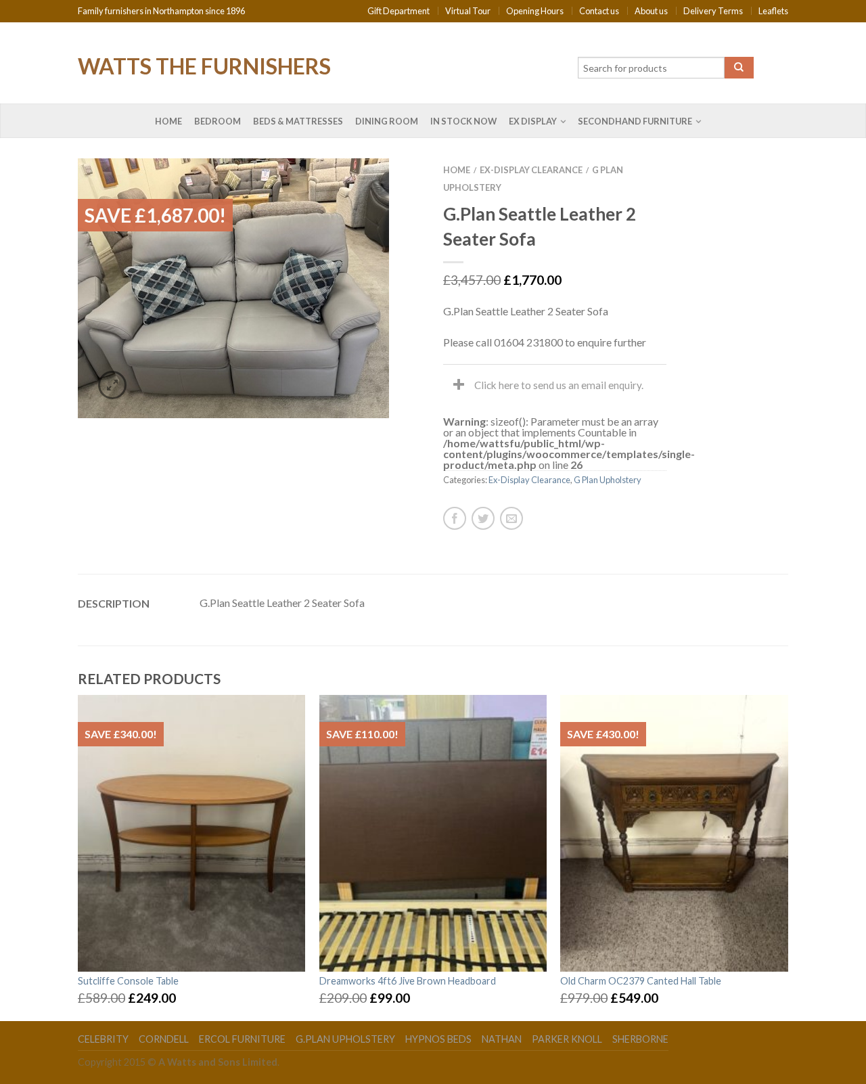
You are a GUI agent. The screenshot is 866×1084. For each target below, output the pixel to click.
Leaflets (773, 10)
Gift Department (398, 10)
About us (651, 10)
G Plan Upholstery (607, 479)
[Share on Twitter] (483, 518)
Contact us (599, 10)
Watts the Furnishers (204, 65)
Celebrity (103, 1039)
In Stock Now (463, 121)
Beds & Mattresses (298, 121)
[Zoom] (112, 385)
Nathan (502, 1039)
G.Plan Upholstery (345, 1039)
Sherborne (640, 1039)
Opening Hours (535, 10)
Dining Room (386, 121)
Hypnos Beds (438, 1039)
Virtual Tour (468, 10)
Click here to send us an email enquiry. (558, 385)
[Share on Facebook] (454, 518)
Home (168, 121)
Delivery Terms (713, 10)
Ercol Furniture (242, 1039)
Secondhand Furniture (635, 121)
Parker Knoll (567, 1039)
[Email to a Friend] (511, 518)
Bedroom (217, 121)
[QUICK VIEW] (192, 833)
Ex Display (533, 121)
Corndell (164, 1039)
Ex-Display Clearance (531, 169)
